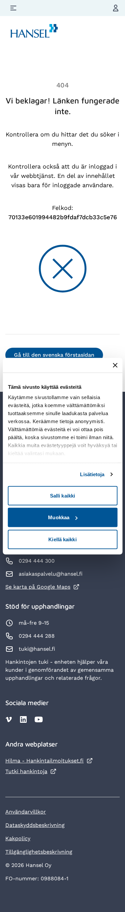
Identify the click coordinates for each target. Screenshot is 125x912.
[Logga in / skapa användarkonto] (115, 8)
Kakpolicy (17, 838)
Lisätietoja (92, 474)
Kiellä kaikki (62, 539)
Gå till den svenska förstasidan (54, 355)
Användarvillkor (25, 812)
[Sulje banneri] (115, 365)
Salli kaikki (62, 495)
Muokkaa (58, 517)
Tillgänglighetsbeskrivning (38, 852)
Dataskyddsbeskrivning (35, 825)
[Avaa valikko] (13, 8)
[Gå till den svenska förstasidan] (34, 32)
